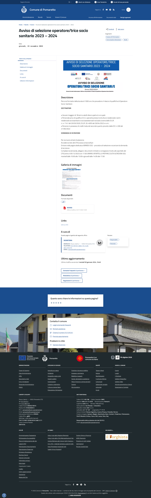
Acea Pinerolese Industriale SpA (57, 447)
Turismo (73, 384)
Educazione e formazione (55, 390)
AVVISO (69, 207)
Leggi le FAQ (22, 444)
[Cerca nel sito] (128, 10)
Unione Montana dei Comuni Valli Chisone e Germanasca (64, 441)
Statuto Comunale (24, 458)
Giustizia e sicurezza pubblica (79, 370)
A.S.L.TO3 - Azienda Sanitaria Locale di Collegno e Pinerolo (65, 444)
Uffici (20, 376)
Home (20, 25)
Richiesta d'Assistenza (25, 452)
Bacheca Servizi (23, 455)
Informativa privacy (24, 461)
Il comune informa (101, 379)
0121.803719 (25, 404)
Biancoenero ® (82, 493)
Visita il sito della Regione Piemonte (58, 435)
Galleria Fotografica (120, 379)
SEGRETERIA (68, 240)
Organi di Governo (24, 370)
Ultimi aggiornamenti (25, 472)
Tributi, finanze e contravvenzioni (80, 382)
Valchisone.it (80, 444)
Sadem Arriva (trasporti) (54, 449)
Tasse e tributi (100, 370)
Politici (21, 387)
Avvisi (32, 25)
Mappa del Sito (23, 477)
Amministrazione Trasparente (27, 435)
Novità (26, 25)
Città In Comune (110, 491)
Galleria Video (119, 382)
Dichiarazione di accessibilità (27, 438)
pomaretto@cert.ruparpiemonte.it (32, 410)
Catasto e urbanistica (54, 384)
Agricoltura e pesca (53, 370)
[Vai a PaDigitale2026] (121, 357)
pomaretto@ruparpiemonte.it (76, 249)
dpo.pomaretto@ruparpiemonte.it (90, 422)
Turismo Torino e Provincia (83, 435)
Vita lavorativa (75, 387)
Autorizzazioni (52, 382)
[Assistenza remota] (116, 491)
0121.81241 (24, 401)
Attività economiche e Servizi (123, 384)
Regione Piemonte (25, 2)
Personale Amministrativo (26, 384)
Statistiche (22, 474)
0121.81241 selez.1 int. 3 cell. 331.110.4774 (76, 247)
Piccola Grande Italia (82, 447)
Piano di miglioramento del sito (28, 441)
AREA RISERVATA (75, 495)
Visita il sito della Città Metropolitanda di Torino (61, 438)
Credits (21, 469)
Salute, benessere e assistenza (80, 379)
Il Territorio (118, 376)
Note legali (22, 463)
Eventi (117, 370)
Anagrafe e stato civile (54, 376)
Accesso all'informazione (95, 17)
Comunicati (99, 382)
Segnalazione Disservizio (26, 449)
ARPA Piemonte (80, 438)
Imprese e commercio (77, 373)
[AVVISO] (64, 208)
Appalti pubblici (52, 379)
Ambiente (50, 373)
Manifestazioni (100, 376)
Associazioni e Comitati (121, 387)
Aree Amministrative (25, 373)
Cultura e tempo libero (54, 387)
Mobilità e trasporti (76, 376)
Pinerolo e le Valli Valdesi (83, 441)
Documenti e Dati (24, 379)
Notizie (98, 373)
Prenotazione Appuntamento (27, 447)
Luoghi (117, 373)
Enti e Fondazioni (24, 382)
